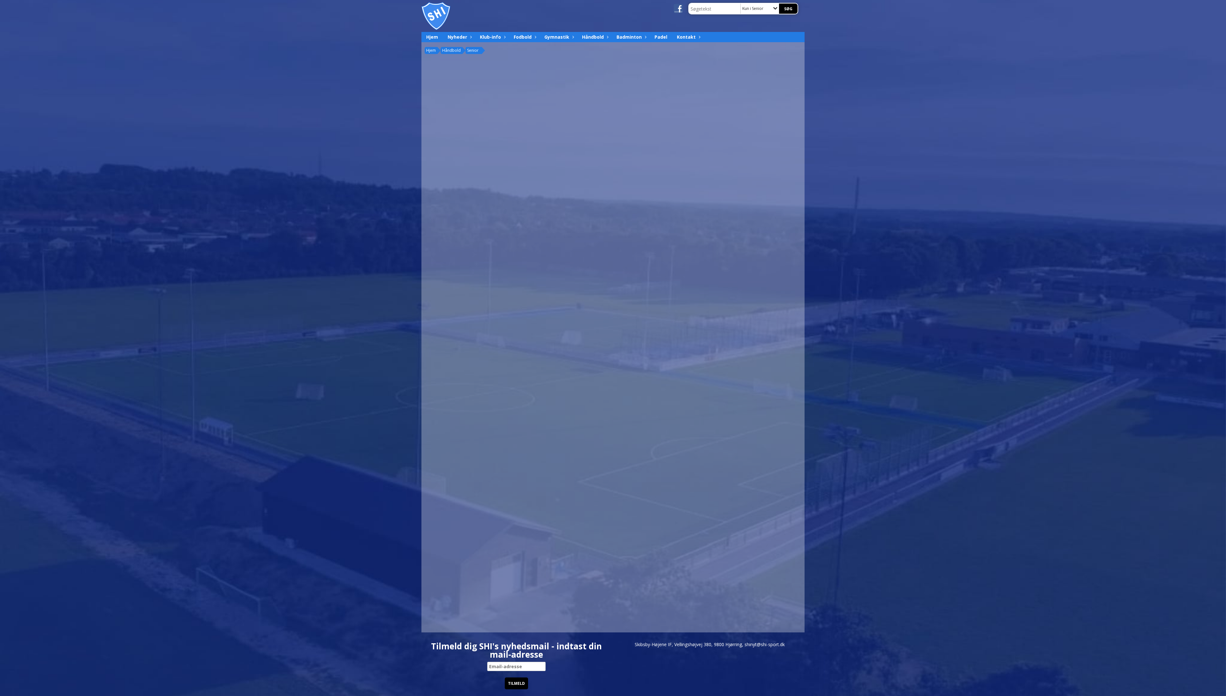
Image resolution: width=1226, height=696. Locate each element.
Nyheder (457, 37)
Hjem (432, 37)
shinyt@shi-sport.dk (765, 644)
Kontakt (686, 37)
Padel (661, 37)
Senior (473, 50)
